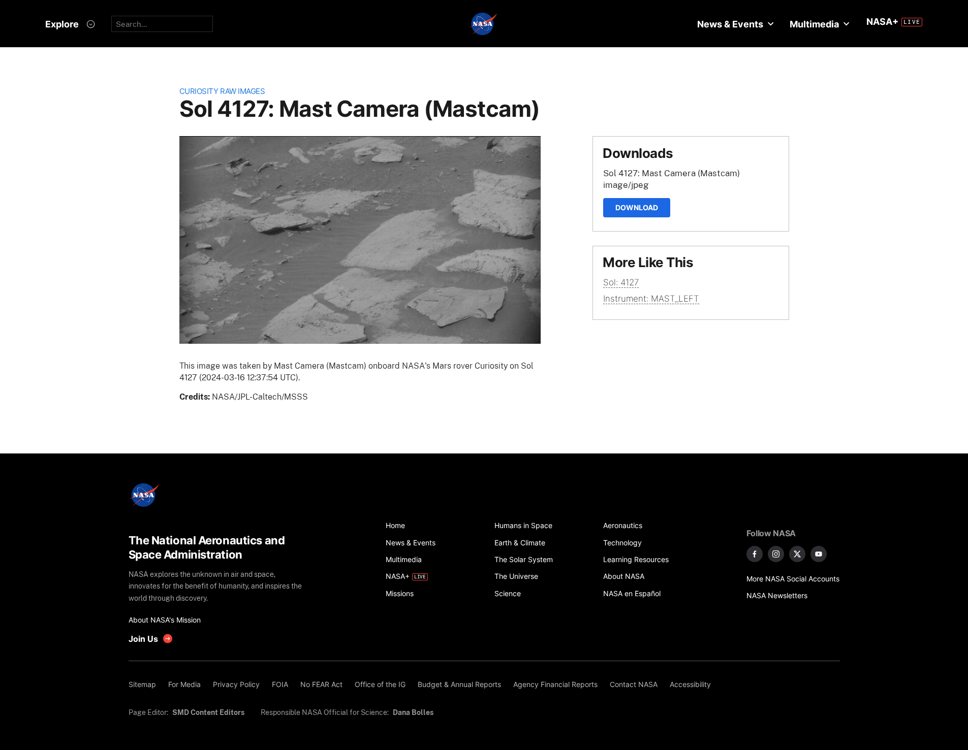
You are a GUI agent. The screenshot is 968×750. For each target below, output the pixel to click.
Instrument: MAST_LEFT (651, 299)
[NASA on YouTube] (818, 554)
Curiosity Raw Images (222, 91)
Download (636, 207)
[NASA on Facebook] (754, 554)
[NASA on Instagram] (776, 554)
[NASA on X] (797, 554)
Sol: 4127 (621, 282)
